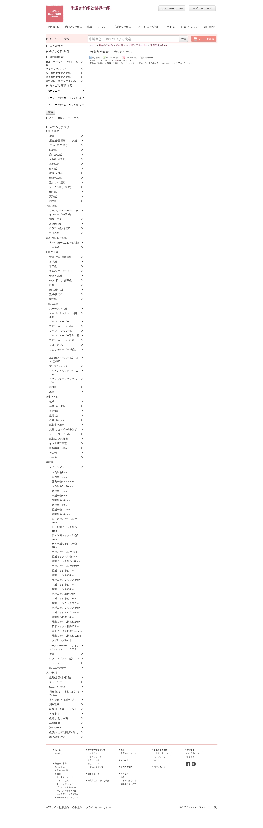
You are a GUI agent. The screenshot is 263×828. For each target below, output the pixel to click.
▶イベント (123, 760)
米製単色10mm (60, 505)
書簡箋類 (54, 411)
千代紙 (53, 266)
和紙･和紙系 (52, 131)
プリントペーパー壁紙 (61, 340)
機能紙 (53, 387)
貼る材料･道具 (57, 687)
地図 (123, 777)
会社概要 (209, 26)
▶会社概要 (189, 750)
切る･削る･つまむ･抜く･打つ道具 (64, 693)
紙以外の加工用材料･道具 (63, 732)
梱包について (93, 763)
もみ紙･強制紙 (57, 159)
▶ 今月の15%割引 (57, 51)
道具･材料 (51, 672)
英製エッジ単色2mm (63, 570)
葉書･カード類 (57, 406)
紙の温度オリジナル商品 (67, 794)
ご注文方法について (162, 753)
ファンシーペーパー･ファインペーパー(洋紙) (63, 213)
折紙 (51, 654)
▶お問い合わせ (158, 767)
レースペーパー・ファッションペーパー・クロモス (64, 647)
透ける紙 (54, 233)
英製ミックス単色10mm (65, 566)
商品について (159, 757)
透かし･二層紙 (57, 182)
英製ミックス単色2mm (65, 552)
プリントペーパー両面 (61, 326)
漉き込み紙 (55, 178)
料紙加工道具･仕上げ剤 (62, 709)
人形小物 (54, 713)
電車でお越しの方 (128, 784)
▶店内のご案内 (125, 767)
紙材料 (49, 462)
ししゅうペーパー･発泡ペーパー (63, 351)
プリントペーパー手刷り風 (64, 335)
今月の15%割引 (62, 770)
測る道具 (54, 704)
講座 (90, 26)
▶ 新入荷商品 (55, 45)
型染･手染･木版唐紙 (60, 257)
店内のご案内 (122, 26)
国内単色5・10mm (62, 486)
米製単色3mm (60, 495)
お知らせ (54, 26)
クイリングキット (62, 640)
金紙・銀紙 (55, 275)
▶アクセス (123, 774)
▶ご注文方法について (95, 750)
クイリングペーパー (57, 69)
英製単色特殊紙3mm (63, 617)
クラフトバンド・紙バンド (64, 658)
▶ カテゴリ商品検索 (59, 85)
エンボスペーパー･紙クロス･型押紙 (63, 359)
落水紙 (53, 168)
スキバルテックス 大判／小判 (64, 315)
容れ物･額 (54, 723)
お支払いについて (95, 767)
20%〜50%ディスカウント (66, 797)
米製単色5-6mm (61, 500)
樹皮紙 (53, 201)
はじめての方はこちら (171, 8)
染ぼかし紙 (55, 154)
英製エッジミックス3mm (66, 580)
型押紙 (53, 299)
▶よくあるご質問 (159, 750)
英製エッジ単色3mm (63, 575)
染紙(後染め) (56, 294)
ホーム (92, 45)
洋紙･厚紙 (51, 206)
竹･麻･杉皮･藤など (59, 145)
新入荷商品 (60, 767)
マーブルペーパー (59, 366)
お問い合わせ (189, 26)
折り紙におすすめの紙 (58, 73)
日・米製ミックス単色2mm (64, 521)
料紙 (51, 285)
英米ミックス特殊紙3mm (66, 626)
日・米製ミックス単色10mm (64, 545)
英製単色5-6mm (61, 514)
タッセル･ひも (57, 682)
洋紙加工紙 (52, 304)
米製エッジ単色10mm (64, 598)
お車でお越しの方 (128, 780)
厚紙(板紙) (55, 223)
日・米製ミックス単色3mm (64, 529)
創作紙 (53, 192)
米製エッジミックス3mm (66, 607)
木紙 (51, 392)
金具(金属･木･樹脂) (60, 677)
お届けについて (94, 757)
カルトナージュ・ (64, 777)
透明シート (55, 727)
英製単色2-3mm (61, 509)
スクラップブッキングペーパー (64, 381)
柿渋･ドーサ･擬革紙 (60, 280)
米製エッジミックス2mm (66, 603)
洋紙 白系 (55, 219)
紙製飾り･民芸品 (58, 448)
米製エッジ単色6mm (63, 594)
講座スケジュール (128, 753)
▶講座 (122, 750)
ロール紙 (54, 247)
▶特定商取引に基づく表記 (97, 780)
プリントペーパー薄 (60, 331)
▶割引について (92, 774)
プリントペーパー (59, 321)
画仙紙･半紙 (56, 289)
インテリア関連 (58, 443)
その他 (53, 452)
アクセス (169, 26)
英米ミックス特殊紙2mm (66, 621)
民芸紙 (53, 150)
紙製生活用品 (56, 424)
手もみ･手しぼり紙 (59, 271)
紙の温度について (194, 753)
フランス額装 (63, 780)
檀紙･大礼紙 (56, 173)
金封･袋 (53, 415)
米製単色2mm (60, 491)
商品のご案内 (73, 26)
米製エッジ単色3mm (63, 589)
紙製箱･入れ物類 (58, 438)
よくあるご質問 (148, 26)
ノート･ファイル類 (59, 434)
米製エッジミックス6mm (66, 612)
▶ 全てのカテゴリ (57, 127)
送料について (93, 760)
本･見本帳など (57, 737)
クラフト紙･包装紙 (59, 228)
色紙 (51, 401)
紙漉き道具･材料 (58, 718)
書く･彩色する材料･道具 (63, 699)
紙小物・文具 (53, 396)
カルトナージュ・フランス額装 (62, 63)
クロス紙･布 (56, 345)
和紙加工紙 (52, 252)
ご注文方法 (93, 753)
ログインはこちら (202, 8)
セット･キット (57, 663)
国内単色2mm (60, 472)
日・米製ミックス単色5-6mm (65, 537)
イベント (103, 26)
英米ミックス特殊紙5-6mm (67, 631)
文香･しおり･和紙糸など (63, 429)
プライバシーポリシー (98, 807)
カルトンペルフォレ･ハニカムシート (63, 372)
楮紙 (51, 136)
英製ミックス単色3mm (65, 556)
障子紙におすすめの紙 (58, 77)
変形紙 (53, 196)
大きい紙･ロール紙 (56, 238)
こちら (116, 60)
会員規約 (77, 807)
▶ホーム (57, 750)
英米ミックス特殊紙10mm (67, 635)
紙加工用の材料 (58, 668)
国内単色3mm (60, 477)
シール (53, 457)
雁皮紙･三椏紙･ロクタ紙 (63, 140)
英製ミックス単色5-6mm (66, 561)
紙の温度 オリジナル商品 (61, 81)
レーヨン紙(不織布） (61, 187)
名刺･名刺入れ (57, 420)
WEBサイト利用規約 (57, 807)
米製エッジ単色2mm (63, 584)
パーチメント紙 (58, 308)
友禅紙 (53, 261)
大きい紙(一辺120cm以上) (64, 242)
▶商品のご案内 (60, 763)
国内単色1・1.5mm (63, 481)
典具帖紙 (54, 164)
